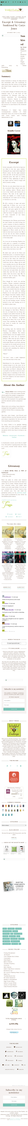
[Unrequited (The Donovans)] (8, 811)
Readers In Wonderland (10, 979)
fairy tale (14, 943)
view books (20, 798)
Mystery (5, 936)
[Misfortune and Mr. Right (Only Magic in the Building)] (3, 815)
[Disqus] (14, 613)
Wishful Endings (15, 1118)
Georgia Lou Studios (14, 1119)
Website (5, 435)
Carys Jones (6, 16)
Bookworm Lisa (8, 970)
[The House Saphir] (23, 806)
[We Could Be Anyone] (8, 806)
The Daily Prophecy (9, 963)
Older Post (21, 587)
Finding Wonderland (9, 953)
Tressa (13, 790)
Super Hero (14, 938)
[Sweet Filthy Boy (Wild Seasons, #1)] (5, 806)
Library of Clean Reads (10, 984)
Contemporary (7, 931)
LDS (12, 933)
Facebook (21, 435)
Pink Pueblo (22, 1111)
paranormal (14, 18)
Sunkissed (14, 19)
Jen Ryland (7, 954)
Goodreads (13, 435)
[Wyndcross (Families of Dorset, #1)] (11, 811)
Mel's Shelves (7, 967)
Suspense (21, 938)
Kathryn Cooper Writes (10, 983)
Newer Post (7, 587)
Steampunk (6, 938)
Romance (21, 18)
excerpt (12, 16)
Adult (4, 928)
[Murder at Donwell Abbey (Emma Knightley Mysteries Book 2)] (3, 811)
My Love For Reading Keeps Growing (14, 972)
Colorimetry (7, 958)
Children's (11, 928)
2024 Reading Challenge (14, 788)
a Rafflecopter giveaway (9, 500)
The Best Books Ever (9, 976)
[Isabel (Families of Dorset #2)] (14, 811)
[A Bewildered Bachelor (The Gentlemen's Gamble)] (17, 806)
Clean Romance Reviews (10, 986)
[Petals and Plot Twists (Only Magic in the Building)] (5, 815)
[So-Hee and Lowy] (23, 810)
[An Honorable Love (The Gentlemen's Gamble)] (14, 806)
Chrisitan (18, 928)
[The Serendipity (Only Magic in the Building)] (8, 815)
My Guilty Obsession (9, 977)
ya (19, 943)
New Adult (12, 936)
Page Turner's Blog (9, 981)
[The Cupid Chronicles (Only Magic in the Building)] (11, 815)
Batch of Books (8, 961)
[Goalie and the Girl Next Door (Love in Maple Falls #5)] (5, 811)
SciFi (18, 936)
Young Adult (6, 943)
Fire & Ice (6, 965)
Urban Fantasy (15, 941)
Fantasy (15, 931)
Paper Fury (7, 974)
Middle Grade (18, 933)
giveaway (18, 16)
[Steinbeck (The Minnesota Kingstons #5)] (17, 811)
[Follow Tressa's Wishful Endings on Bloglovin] (14, 1033)
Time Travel (6, 941)
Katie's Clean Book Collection (12, 968)
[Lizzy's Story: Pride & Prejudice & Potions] (3, 806)
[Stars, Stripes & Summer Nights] (11, 806)
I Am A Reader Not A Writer (11, 956)
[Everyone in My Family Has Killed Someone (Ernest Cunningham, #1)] (20, 806)
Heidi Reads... (7, 960)
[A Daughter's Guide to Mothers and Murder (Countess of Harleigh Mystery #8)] (20, 811)
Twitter (14, 437)
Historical (6, 933)
